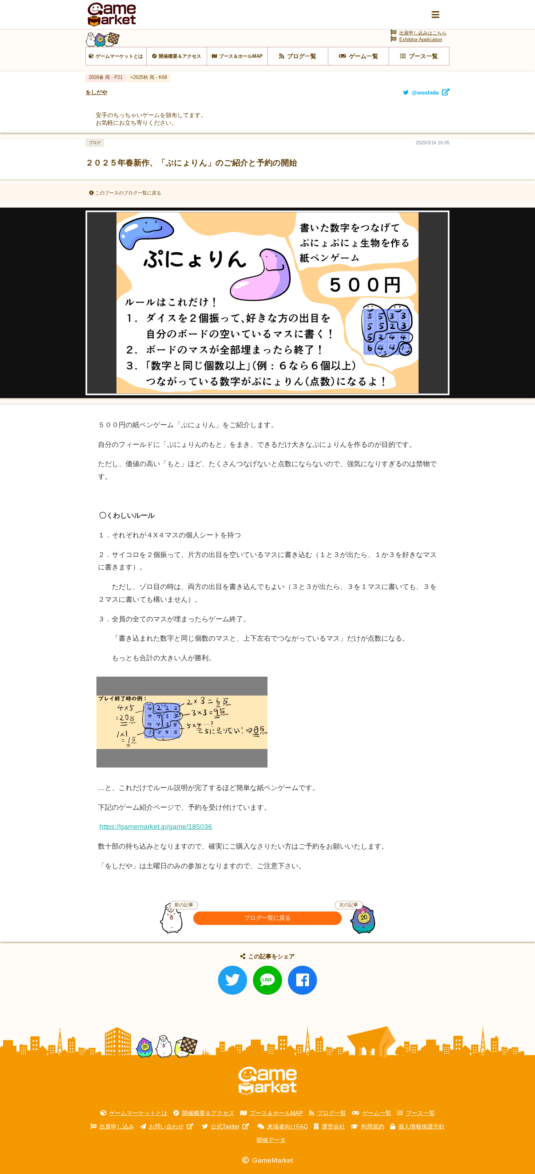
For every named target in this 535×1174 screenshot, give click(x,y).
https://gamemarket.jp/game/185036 (155, 826)
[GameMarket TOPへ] (267, 1081)
